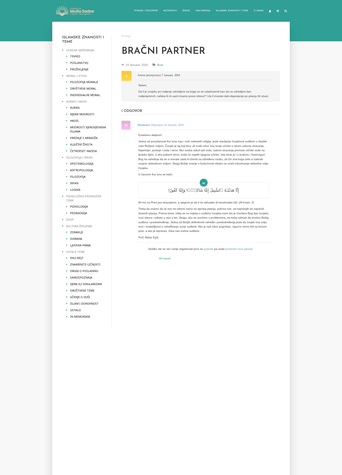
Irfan (74, 183)
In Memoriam (80, 316)
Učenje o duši (80, 297)
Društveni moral (83, 88)
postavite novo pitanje (239, 248)
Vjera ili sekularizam (86, 284)
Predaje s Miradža (84, 138)
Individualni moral (85, 95)
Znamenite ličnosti (85, 264)
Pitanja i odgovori (146, 11)
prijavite (208, 248)
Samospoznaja (81, 277)
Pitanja (126, 36)
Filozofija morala (84, 82)
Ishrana (76, 239)
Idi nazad (164, 258)
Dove (70, 219)
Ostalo (75, 310)
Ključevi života (81, 144)
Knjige (186, 11)
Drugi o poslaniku (84, 271)
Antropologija (81, 170)
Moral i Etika (76, 76)
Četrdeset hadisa (83, 151)
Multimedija (203, 11)
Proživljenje (79, 69)
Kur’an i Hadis (76, 101)
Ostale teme (75, 252)
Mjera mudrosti (82, 114)
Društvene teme (82, 290)
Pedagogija (78, 213)
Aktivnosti (170, 11)
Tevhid (75, 56)
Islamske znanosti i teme (232, 11)
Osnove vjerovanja (80, 50)
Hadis (74, 121)
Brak (160, 64)
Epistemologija (81, 163)
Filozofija (78, 176)
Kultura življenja (79, 226)
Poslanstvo (79, 63)
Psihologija (79, 206)
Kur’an (75, 108)
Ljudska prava (80, 245)
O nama (258, 11)
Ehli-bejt (77, 258)
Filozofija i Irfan (79, 157)
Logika (75, 190)
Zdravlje (76, 232)
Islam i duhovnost (84, 303)
